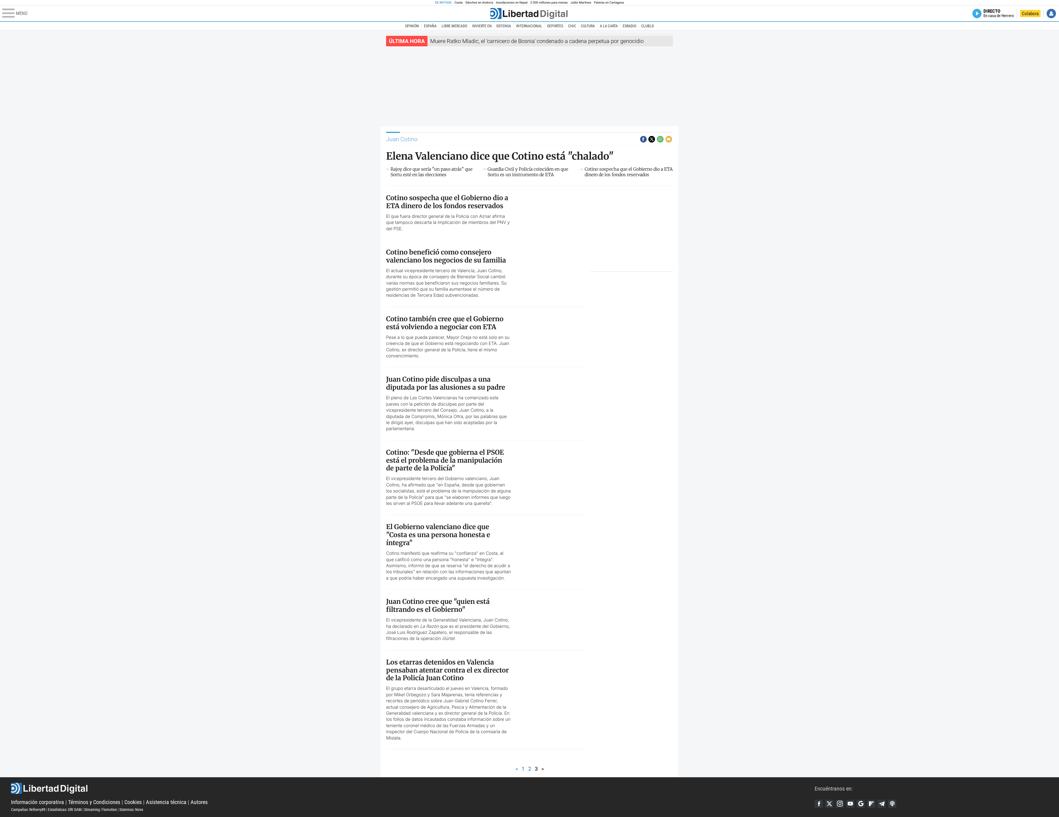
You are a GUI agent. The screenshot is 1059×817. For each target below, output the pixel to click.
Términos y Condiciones (94, 802)
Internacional (529, 26)
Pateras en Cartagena (609, 2)
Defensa (503, 26)
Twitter (829, 804)
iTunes (892, 804)
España (430, 26)
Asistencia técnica (166, 802)
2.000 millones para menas (549, 2)
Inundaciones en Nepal (512, 2)
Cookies (133, 802)
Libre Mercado (454, 26)
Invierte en (482, 26)
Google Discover (861, 804)
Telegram (882, 804)
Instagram (840, 804)
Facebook (819, 804)
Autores (199, 802)
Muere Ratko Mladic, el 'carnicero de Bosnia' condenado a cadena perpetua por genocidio (537, 41)
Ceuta (458, 2)
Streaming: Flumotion (100, 809)
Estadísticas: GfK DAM (65, 809)
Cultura (588, 26)
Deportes (555, 26)
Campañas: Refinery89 (28, 809)
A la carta (609, 26)
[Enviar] (660, 139)
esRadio (629, 26)
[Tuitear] (651, 139)
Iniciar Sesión (1051, 13)
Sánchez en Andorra (479, 2)
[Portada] (529, 13)
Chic (572, 26)
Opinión (412, 26)
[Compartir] (643, 139)
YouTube (850, 804)
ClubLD (647, 26)
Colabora (1030, 13)
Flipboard (871, 804)
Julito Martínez (581, 2)
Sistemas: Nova (131, 809)
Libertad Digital (413, 788)
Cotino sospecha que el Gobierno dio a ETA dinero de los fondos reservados (629, 172)
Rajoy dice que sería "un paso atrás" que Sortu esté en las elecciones (431, 172)
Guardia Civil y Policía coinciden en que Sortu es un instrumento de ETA (528, 172)
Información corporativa (37, 802)
